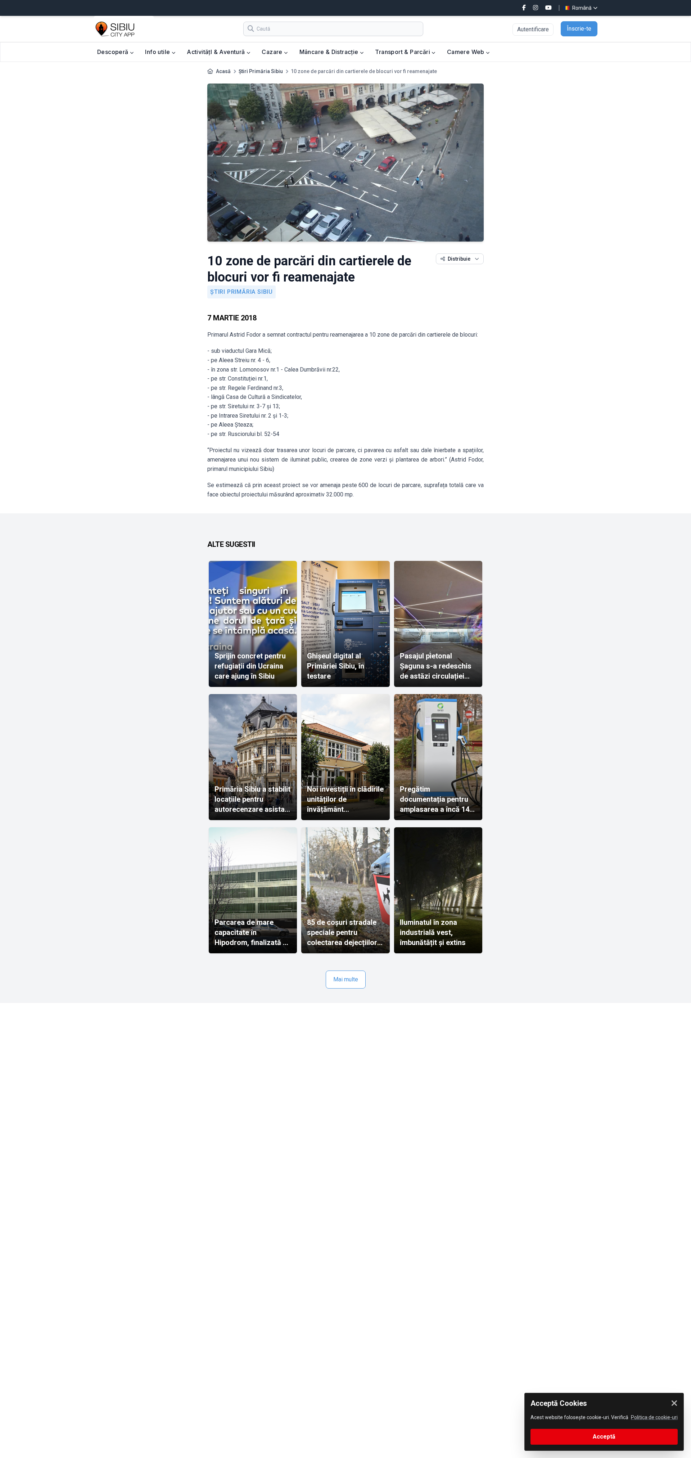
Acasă (223, 71)
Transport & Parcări (403, 51)
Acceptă (604, 1436)
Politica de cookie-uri (654, 1417)
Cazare (273, 51)
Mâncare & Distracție (329, 51)
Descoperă (113, 51)
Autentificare (533, 29)
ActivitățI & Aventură (217, 51)
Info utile (158, 51)
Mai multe (345, 979)
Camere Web (466, 51)
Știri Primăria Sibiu (261, 71)
